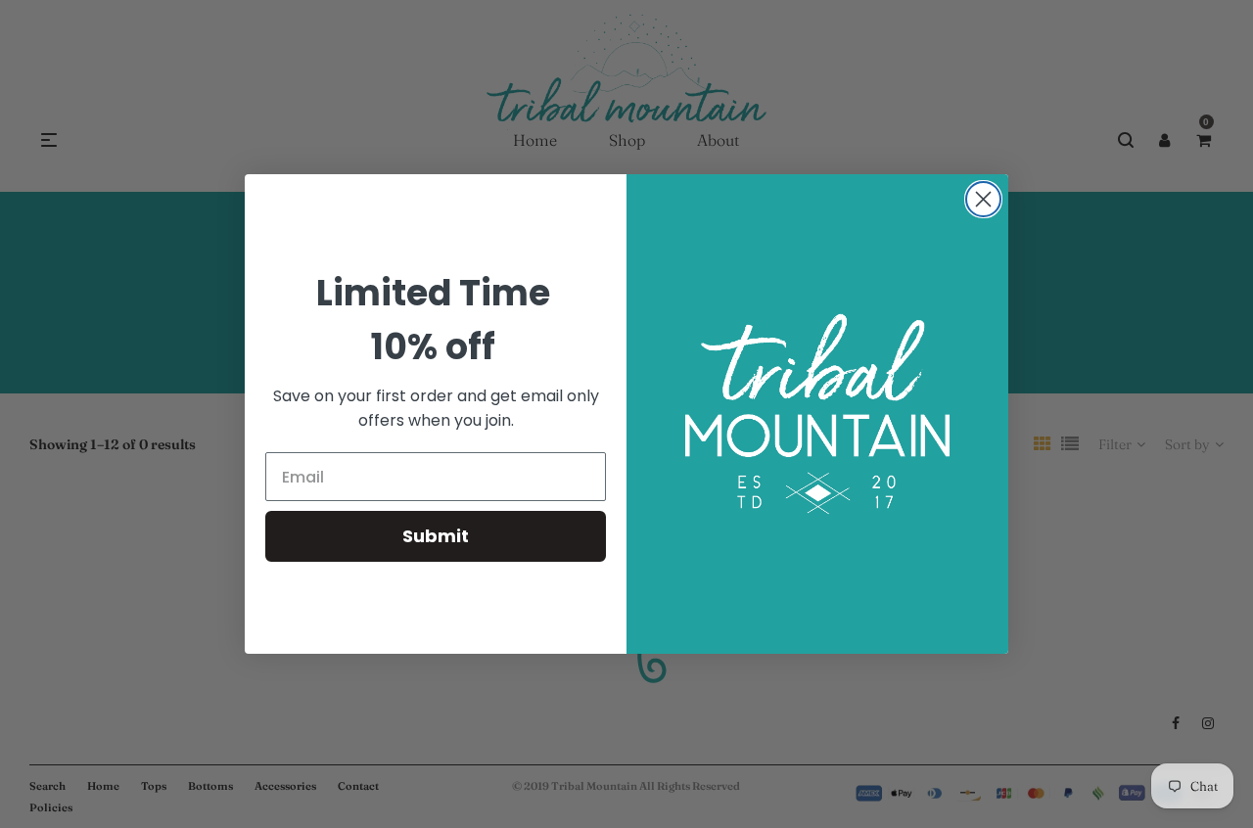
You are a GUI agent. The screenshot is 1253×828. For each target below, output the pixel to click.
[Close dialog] (983, 199)
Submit (435, 536)
